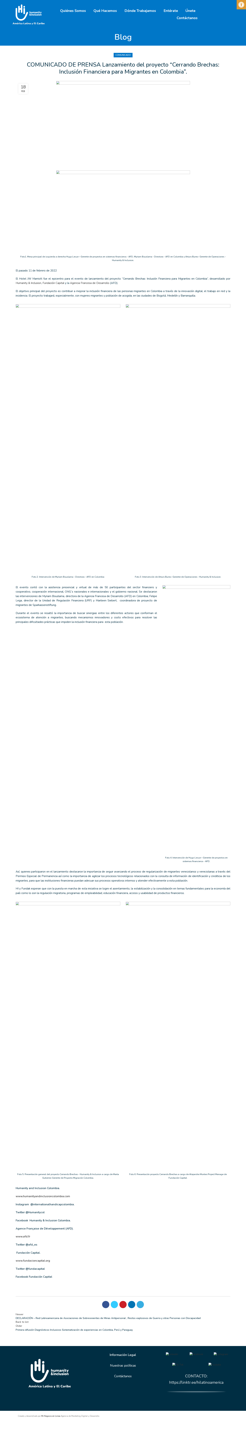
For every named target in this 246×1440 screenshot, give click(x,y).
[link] (241, 4)
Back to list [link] (22, 1322)
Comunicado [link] (123, 55)
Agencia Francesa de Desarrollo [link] (89, 283)
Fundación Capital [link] (53, 283)
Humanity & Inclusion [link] (28, 283)
